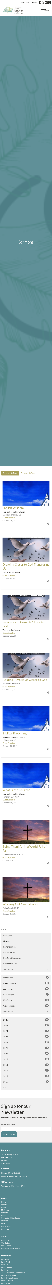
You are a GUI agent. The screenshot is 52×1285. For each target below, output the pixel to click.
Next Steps (5, 1229)
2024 (25, 1031)
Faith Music (5, 1283)
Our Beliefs (5, 1243)
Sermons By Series (28, 473)
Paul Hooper (25, 994)
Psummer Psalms (10, 963)
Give (3, 1223)
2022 (25, 1042)
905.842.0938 (14, 1173)
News (3, 1207)
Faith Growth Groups (9, 1278)
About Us (5, 1240)
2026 (25, 1020)
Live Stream (5, 1226)
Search (34, 2)
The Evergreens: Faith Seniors (13, 1272)
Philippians (7, 935)
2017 (25, 1070)
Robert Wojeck (25, 983)
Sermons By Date (10, 473)
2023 (25, 1036)
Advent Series (9, 952)
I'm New (4, 1220)
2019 (25, 1059)
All (4, 1087)
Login (22, 2)
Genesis (6, 941)
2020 (25, 1053)
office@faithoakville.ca (17, 1176)
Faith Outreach (7, 1281)
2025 (25, 1025)
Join (27, 2)
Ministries (5, 1210)
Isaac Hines (25, 977)
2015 (25, 1081)
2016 (25, 1076)
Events (4, 1204)
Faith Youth (5, 1262)
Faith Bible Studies (8, 1275)
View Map (5, 1163)
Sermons (4, 1212)
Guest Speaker (25, 1005)
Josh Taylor (25, 989)
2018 (25, 1065)
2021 (25, 1048)
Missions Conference (12, 958)
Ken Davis (25, 1000)
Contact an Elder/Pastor (10, 1218)
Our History (6, 1245)
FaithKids (5, 1259)
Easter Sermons (9, 947)
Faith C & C (5, 1264)
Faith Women (6, 1267)
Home (3, 1202)
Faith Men (5, 1270)
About (3, 1215)
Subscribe (9, 1134)
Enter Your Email (8, 1124)
